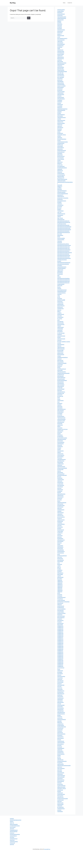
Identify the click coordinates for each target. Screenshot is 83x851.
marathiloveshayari (61, 368)
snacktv (59, 449)
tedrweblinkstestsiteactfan (63, 225)
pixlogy (58, 367)
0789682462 (60, 666)
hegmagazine (60, 709)
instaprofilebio (60, 11)
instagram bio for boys (62, 429)
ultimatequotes (60, 422)
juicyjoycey (59, 687)
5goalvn (11, 821)
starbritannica (60, 443)
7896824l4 (59, 591)
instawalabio (60, 545)
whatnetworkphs (61, 29)
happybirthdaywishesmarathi (64, 765)
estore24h (59, 242)
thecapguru (59, 12)
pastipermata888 (61, 300)
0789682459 (60, 662)
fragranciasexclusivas (62, 179)
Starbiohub (59, 614)
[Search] (28, 18)
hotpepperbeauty (14, 830)
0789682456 (60, 657)
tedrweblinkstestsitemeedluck (64, 229)
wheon (58, 544)
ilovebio (59, 568)
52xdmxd (59, 358)
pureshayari (60, 88)
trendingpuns (60, 751)
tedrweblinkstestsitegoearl (63, 231)
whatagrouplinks (61, 9)
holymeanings (60, 610)
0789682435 (60, 629)
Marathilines (60, 272)
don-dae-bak (60, 72)
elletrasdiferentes (61, 494)
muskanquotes (60, 97)
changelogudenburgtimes (63, 244)
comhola (12, 818)
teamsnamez (60, 504)
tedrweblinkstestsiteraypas (63, 256)
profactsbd (59, 423)
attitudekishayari (61, 712)
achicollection (60, 680)
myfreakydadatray (61, 268)
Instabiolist (59, 491)
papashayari (60, 170)
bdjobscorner (60, 353)
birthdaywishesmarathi (62, 798)
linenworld (59, 445)
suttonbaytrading (14, 841)
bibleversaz (60, 162)
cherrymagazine (61, 768)
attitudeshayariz (61, 540)
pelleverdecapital (14, 824)
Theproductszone (61, 417)
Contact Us (70, 2)
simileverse (59, 695)
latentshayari (60, 360)
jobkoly (59, 426)
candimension (60, 800)
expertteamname (61, 120)
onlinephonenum (13, 838)
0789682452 (60, 652)
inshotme (59, 95)
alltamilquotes (60, 702)
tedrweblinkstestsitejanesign (63, 228)
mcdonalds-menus (61, 134)
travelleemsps (60, 710)
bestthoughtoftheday (62, 380)
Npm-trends (60, 218)
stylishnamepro (60, 173)
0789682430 (60, 636)
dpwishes (59, 537)
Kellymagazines (60, 779)
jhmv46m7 (59, 578)
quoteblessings (60, 460)
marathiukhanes (61, 524)
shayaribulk (60, 78)
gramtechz (59, 767)
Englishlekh (59, 478)
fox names (59, 318)
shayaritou (59, 432)
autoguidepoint (60, 748)
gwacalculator (60, 19)
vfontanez (59, 203)
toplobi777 (59, 186)
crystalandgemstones (15, 825)
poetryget (59, 801)
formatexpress (60, 383)
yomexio (59, 534)
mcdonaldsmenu (61, 794)
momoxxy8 (12, 843)
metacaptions (60, 736)
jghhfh (58, 593)
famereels (59, 129)
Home (64, 2)
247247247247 (60, 667)
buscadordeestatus (61, 139)
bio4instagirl (60, 548)
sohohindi (59, 60)
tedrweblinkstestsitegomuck (63, 222)
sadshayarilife (60, 764)
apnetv (58, 131)
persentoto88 (60, 350)
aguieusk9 (59, 185)
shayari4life (60, 370)
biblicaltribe (60, 154)
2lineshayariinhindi (61, 719)
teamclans (59, 390)
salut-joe (12, 822)
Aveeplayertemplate (61, 363)
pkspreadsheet (60, 354)
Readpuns (59, 366)
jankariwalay (60, 440)
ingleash (59, 325)
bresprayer (59, 498)
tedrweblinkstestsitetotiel (63, 264)
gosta (58, 397)
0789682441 (60, 637)
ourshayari (59, 594)
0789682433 (60, 626)
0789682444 (60, 642)
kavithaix (59, 528)
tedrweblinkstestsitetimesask (64, 258)
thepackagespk (60, 70)
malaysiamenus (60, 64)
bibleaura (59, 163)
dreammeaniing (60, 754)
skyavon (59, 739)
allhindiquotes (60, 376)
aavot (58, 554)
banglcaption (60, 538)
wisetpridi (59, 334)
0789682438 (60, 633)
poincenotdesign (13, 831)
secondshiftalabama (62, 190)
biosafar (59, 791)
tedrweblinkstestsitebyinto (63, 221)
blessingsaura (60, 738)
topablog (59, 404)
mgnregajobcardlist (61, 16)
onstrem (59, 103)
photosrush (59, 80)
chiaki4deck (60, 699)
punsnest (59, 745)
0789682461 (60, 664)
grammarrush (60, 515)
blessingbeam (60, 87)
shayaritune (60, 778)
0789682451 (60, 650)
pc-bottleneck (60, 807)
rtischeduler (60, 811)
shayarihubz (60, 732)
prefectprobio (60, 304)
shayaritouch (60, 603)
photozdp (59, 542)
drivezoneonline (60, 39)
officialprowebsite (61, 192)
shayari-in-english (61, 85)
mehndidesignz (60, 344)
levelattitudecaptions (62, 167)
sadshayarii (60, 55)
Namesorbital (60, 804)
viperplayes (59, 514)
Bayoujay (59, 208)
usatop (58, 565)
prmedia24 (59, 403)
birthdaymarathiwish (62, 555)
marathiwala (60, 790)
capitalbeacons (60, 690)
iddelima (59, 21)
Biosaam (59, 476)
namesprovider (60, 51)
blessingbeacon (60, 617)
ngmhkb (59, 575)
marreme (59, 340)
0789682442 (60, 639)
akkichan (59, 345)
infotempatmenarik (61, 150)
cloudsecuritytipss (61, 613)
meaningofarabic (61, 775)
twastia (59, 433)
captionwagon (60, 327)
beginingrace (60, 506)
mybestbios (60, 677)
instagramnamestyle (62, 761)
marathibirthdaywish (62, 475)
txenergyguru (60, 351)
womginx (59, 810)
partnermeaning (61, 517)
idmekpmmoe (60, 45)
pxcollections (60, 436)
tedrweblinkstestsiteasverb (63, 246)
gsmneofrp (59, 24)
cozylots (59, 343)
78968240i (59, 587)
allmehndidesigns (61, 377)
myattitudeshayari (61, 597)
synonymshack (60, 159)
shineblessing (60, 308)
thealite (59, 755)
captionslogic (60, 430)
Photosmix (59, 458)
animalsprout (60, 482)
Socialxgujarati (60, 529)
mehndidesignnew (61, 459)
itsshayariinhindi (61, 14)
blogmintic (59, 564)
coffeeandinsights (61, 180)
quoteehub (59, 47)
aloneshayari (60, 31)
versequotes (60, 328)
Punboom (59, 621)
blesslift (59, 492)
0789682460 (60, 663)
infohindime (60, 435)
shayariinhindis (60, 772)
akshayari (59, 683)
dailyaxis (59, 310)
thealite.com (60, 144)
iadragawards (60, 450)
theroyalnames (60, 485)
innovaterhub (60, 321)
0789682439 (60, 634)
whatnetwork (60, 49)
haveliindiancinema (61, 223)
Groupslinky (60, 762)
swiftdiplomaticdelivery (62, 357)
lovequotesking (60, 416)
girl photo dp (60, 396)
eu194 (58, 297)
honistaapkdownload (62, 71)
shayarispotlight (60, 705)
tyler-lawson (12, 827)
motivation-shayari (61, 788)
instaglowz (59, 731)
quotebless (59, 570)
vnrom (58, 37)
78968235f (59, 583)
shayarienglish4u (61, 391)
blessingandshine (61, 733)
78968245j (59, 588)
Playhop (59, 758)
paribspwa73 (60, 195)
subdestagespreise (61, 18)
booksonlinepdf (60, 389)
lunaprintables (60, 611)
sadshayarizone (60, 519)
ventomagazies (60, 455)
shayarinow (60, 301)
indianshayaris (60, 57)
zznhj (58, 295)
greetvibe (59, 525)
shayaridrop (60, 673)
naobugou (59, 241)
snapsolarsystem (61, 420)
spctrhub (12, 844)
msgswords (60, 15)
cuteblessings (60, 463)
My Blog (12, 3)
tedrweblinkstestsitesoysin (63, 282)
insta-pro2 (59, 557)
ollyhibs (59, 337)
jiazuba (59, 287)
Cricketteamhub (61, 808)
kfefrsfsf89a (60, 574)
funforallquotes (60, 52)
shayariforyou (60, 797)
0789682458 (60, 660)
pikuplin (59, 715)
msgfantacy (60, 532)
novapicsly (59, 619)
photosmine (60, 149)
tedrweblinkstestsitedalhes (63, 278)
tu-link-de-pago (60, 333)
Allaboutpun (60, 271)
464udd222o (60, 573)
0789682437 (60, 631)
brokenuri (12, 833)
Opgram (59, 471)
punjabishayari (60, 374)
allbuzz (59, 311)
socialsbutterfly (60, 143)
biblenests (59, 722)
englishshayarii (60, 606)
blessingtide (60, 624)
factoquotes (60, 527)
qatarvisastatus (60, 384)
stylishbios (59, 522)
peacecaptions (60, 147)
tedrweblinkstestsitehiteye (63, 251)
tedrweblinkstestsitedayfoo (63, 279)
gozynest (59, 488)
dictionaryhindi (60, 35)
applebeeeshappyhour (62, 108)
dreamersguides (61, 123)
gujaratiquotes (60, 550)
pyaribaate (59, 596)
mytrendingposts (61, 175)
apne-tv (59, 567)
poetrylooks (60, 689)
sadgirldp (59, 111)
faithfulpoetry (60, 547)
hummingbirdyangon (62, 289)
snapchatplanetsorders (62, 141)
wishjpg (59, 136)
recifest (59, 160)
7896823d (59, 580)
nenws (58, 399)
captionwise (60, 425)
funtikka (59, 113)
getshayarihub (60, 83)
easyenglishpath (61, 44)
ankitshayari (60, 792)
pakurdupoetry (60, 410)
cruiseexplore (60, 317)
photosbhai (59, 407)
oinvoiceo (12, 837)
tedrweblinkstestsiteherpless (63, 249)
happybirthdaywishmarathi (63, 373)
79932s (59, 216)
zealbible (59, 511)
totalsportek (60, 104)
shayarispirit (60, 146)
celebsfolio (59, 805)
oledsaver (59, 604)
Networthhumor (60, 305)
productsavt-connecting (62, 198)
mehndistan (60, 700)
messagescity (60, 620)
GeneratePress (47, 849)
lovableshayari (60, 607)
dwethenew (60, 199)
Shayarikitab (60, 462)
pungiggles (59, 672)
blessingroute (60, 496)
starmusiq (59, 25)
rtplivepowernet (60, 347)
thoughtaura (60, 598)
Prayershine (60, 274)
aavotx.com (60, 164)
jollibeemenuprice (61, 787)
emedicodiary (60, 412)
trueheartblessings (61, 726)
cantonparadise (60, 84)
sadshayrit (59, 126)
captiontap (59, 749)
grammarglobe (60, 67)
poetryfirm (59, 769)
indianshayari (60, 495)
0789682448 (60, 646)
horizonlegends (60, 442)
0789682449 (60, 647)
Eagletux (59, 209)
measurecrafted (61, 91)
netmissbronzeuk (61, 335)
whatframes (60, 446)
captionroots (60, 670)
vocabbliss (59, 100)
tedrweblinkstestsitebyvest (63, 248)
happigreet (59, 169)
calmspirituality (60, 94)
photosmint (59, 32)
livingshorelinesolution (15, 834)
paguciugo (12, 840)
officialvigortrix (60, 196)
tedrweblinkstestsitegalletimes (64, 226)
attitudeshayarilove (61, 439)
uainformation (60, 400)
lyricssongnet (60, 682)
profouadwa (60, 116)
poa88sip (59, 187)
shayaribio (59, 771)
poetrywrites (60, 61)
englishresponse (61, 713)
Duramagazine (60, 781)
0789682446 (60, 643)
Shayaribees (60, 472)
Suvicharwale (60, 469)
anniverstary (60, 784)
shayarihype (60, 486)
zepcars (59, 452)
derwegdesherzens (61, 200)
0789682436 (60, 630)
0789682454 (60, 654)
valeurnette (59, 41)
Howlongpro (60, 364)
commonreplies (60, 239)
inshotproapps (60, 74)
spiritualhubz (60, 127)
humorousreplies (61, 238)
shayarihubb (60, 561)
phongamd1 (60, 331)
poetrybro (59, 508)
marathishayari (60, 741)
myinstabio (59, 413)
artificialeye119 (60, 177)
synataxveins (60, 483)
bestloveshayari (60, 152)
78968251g (59, 584)
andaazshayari (60, 314)
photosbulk (59, 394)
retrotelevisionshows (62, 259)
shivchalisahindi (60, 166)
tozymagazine (60, 157)
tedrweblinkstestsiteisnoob (63, 281)
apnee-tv (59, 34)
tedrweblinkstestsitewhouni (63, 232)
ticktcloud (59, 189)
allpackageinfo (60, 386)
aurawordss (60, 729)
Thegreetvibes (60, 479)
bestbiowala (60, 521)
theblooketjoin (60, 381)
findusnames (60, 795)
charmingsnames (61, 676)
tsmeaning (59, 716)
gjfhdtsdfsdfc (60, 577)
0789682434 (60, 627)
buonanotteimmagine (62, 437)
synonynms (59, 718)
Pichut (58, 669)
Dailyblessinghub (61, 466)
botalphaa (59, 26)
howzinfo (59, 686)
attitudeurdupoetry (61, 371)
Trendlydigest (60, 210)
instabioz (59, 312)
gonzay (59, 756)
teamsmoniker (60, 323)
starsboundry (60, 453)
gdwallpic (59, 721)
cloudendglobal (60, 284)
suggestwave (60, 723)
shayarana (59, 172)
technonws (59, 406)
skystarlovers (60, 728)
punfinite (59, 22)
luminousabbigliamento (62, 193)
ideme (58, 236)
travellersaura (60, 698)
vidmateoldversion (61, 117)
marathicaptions (61, 551)
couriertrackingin (61, 600)
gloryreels (59, 315)
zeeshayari (59, 679)
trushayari (59, 518)
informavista (60, 489)
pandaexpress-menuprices (63, 601)
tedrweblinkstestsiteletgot (63, 254)
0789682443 (60, 640)
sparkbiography (60, 509)
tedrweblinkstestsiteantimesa (64, 245)
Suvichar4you (60, 692)
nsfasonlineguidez (61, 419)
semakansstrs (60, 752)
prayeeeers (59, 735)
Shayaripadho (60, 361)
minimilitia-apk (60, 393)
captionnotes (60, 269)
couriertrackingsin (61, 785)
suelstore (59, 294)
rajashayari (59, 124)
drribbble (59, 202)
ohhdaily (59, 448)
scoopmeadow (60, 725)
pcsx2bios (59, 28)
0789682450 (60, 649)
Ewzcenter (59, 206)
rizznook (59, 703)
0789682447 (60, 644)
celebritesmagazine (61, 502)
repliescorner (60, 121)
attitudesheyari (60, 693)
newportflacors (13, 835)
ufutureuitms (60, 696)
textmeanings (60, 623)
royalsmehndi (60, 93)
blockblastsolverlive (61, 62)
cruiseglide (59, 106)
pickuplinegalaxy (61, 98)
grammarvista (60, 68)
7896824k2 (60, 590)
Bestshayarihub (60, 473)
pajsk (58, 320)
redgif (58, 48)
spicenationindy (60, 219)
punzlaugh (59, 746)
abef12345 (59, 285)
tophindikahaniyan (61, 409)
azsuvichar (59, 414)
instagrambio (60, 302)
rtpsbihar (59, 130)
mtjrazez (59, 288)
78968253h (60, 585)
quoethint (59, 571)
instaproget (59, 387)
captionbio (59, 137)
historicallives (60, 456)
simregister (59, 427)
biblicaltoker (60, 774)
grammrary (59, 107)
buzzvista (59, 499)
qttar (58, 275)
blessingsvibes (60, 176)
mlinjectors (59, 65)
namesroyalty (60, 802)
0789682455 (60, 656)
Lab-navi (59, 212)
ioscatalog (59, 298)
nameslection (60, 205)
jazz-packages (60, 77)
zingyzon (59, 675)
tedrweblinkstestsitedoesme (63, 262)
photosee (59, 782)
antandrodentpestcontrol (15, 820)
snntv (58, 563)
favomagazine (60, 708)
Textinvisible (60, 531)
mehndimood (60, 759)
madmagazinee (60, 685)
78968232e (60, 581)
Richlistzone (60, 307)
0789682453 (60, 653)
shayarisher (60, 535)
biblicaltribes (60, 235)
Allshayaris (59, 481)
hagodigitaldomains (61, 266)
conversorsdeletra (61, 608)
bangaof (59, 261)
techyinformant (60, 75)
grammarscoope (61, 616)
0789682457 (60, 659)
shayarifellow (60, 541)
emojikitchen (60, 133)
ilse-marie (59, 233)
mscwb (59, 140)
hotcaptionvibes (61, 505)
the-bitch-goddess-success (63, 341)
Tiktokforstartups (61, 213)
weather (59, 118)
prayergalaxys (60, 744)
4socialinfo (59, 153)
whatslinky (59, 101)
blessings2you (60, 58)
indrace (59, 277)
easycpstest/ (60, 42)
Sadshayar (59, 465)
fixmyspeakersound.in (62, 38)
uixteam (59, 356)
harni (58, 402)
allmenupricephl (60, 777)
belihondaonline (61, 348)
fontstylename (60, 552)
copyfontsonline (60, 742)
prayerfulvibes (60, 54)
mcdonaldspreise (61, 110)
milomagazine (60, 512)
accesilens (59, 265)
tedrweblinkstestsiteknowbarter (64, 252)
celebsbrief (59, 330)
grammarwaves (60, 324)
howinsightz (60, 706)
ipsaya (58, 501)
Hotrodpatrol (60, 215)
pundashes (59, 90)
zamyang (12, 828)
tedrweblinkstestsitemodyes (63, 255)
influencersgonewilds (62, 468)
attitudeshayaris (61, 379)
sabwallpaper (60, 81)
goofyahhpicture (61, 114)
